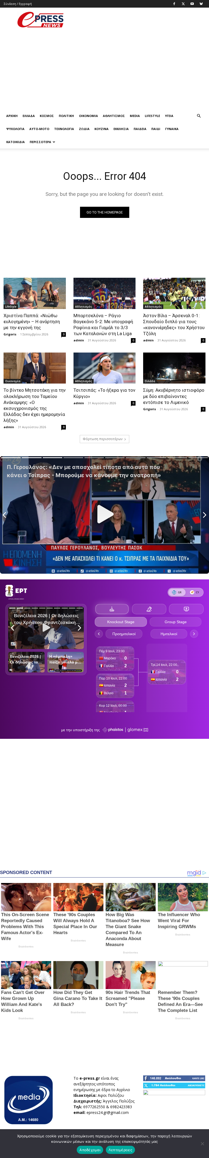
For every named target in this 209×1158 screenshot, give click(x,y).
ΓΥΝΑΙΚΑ (172, 129)
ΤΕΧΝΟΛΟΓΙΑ (64, 129)
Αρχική (12, 116)
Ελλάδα (29, 116)
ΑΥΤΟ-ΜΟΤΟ (39, 129)
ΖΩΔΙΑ (84, 129)
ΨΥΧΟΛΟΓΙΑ (15, 129)
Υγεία (169, 116)
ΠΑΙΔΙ (155, 129)
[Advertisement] (141, 19)
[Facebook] (174, 4)
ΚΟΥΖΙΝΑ (101, 129)
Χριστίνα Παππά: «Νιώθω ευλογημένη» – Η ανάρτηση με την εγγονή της (32, 321)
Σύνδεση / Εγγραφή (18, 4)
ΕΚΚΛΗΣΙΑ (121, 129)
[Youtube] (192, 4)
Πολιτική (66, 116)
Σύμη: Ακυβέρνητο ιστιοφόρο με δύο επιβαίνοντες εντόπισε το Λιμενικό (173, 396)
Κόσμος (47, 116)
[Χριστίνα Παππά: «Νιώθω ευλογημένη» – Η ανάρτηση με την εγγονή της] (35, 293)
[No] (202, 1143)
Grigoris (10, 334)
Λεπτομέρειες (120, 1150)
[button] (198, 116)
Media (135, 116)
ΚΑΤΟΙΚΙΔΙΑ (15, 142)
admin (78, 340)
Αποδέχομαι (89, 1150)
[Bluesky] (201, 4)
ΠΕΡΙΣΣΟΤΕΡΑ (40, 142)
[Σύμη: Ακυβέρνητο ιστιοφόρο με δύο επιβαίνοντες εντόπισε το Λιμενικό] (174, 368)
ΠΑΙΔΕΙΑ (140, 129)
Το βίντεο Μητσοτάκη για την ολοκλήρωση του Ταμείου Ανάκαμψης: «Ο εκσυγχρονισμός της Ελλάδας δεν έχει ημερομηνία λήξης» (35, 405)
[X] (183, 4)
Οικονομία (88, 116)
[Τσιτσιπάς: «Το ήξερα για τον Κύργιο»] (104, 368)
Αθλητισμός (114, 116)
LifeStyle (152, 116)
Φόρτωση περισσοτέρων (102, 439)
